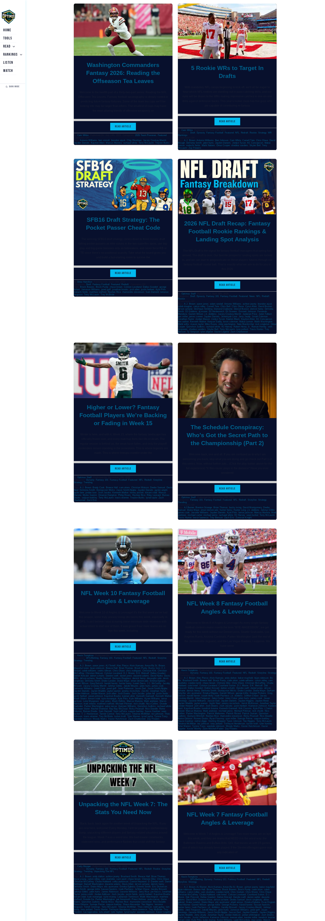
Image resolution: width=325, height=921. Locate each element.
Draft (192, 132)
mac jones (105, 701)
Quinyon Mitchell (195, 716)
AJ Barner (189, 507)
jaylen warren (114, 691)
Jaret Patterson (126, 688)
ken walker (183, 321)
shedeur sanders (239, 145)
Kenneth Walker (198, 321)
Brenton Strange (204, 507)
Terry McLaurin (146, 143)
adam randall (216, 304)
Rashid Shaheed (99, 708)
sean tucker (252, 515)
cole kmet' (193, 685)
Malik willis (183, 324)
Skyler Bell (255, 145)
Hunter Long (240, 510)
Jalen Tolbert (265, 314)
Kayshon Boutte (112, 696)
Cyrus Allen (251, 306)
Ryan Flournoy (217, 718)
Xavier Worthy (194, 728)
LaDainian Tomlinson (128, 896)
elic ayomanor (194, 693)
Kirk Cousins (245, 708)
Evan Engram (268, 902)
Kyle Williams (136, 698)
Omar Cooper (223, 145)
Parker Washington (94, 706)
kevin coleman (230, 321)
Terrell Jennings (92, 907)
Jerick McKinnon (249, 703)
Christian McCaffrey (255, 683)
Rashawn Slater (82, 708)
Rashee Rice (114, 292)
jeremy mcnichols (131, 691)
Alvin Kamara (136, 665)
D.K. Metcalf (142, 673)
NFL (237, 132)
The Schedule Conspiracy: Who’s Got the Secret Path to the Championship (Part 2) (227, 435)
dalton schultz (97, 675)
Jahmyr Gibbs (268, 510)
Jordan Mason (202, 319)
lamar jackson (246, 512)
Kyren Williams (152, 698)
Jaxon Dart (140, 688)
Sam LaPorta (120, 711)
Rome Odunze (185, 718)
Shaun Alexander (131, 904)
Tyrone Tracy (160, 716)
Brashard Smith (190, 680)
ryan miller (231, 718)
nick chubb (139, 703)
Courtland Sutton (227, 685)
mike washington (227, 324)
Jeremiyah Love (229, 316)
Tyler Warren (133, 716)
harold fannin (110, 683)
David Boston (265, 306)
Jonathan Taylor (186, 319)
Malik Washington (263, 321)
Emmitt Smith (144, 886)
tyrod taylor (151, 497)
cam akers (124, 487)
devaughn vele (154, 678)
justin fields (162, 693)
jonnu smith (87, 894)
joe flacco (155, 891)
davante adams (141, 675)
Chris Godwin (237, 892)
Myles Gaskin (90, 495)
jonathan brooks (120, 289)
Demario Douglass (121, 678)
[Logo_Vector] (8, 9)
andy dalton (231, 678)
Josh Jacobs (104, 492)
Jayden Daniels (81, 143)
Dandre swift (112, 675)
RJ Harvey (227, 326)
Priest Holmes (139, 899)
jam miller (183, 316)
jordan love (91, 492)
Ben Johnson (222, 140)
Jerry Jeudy (245, 316)
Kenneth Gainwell (145, 696)
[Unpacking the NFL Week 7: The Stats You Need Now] (123, 741)
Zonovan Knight (244, 517)
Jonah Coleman (260, 316)
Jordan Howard (185, 706)
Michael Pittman (124, 703)
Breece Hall (112, 487)
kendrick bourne (210, 708)
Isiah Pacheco (222, 695)
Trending (88, 482)
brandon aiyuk (118, 140)
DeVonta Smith (194, 143)
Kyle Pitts (161, 289)
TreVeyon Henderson (234, 723)
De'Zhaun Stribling (203, 309)
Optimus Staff (188, 293)
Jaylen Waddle (98, 691)
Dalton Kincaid (81, 675)
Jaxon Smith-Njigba (126, 490)
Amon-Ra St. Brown (155, 665)
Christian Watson (140, 487)
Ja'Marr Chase (251, 695)
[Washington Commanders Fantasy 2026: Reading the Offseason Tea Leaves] (123, 5)
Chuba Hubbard (103, 881)
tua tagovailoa (90, 912)
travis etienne (122, 497)
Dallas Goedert (150, 287)
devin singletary (254, 899)
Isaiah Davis (139, 683)
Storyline (157, 480)
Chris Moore (252, 892)
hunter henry (226, 510)
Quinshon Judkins (195, 326)
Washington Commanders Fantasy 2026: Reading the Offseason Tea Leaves (123, 73)
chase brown (116, 287)
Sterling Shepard (216, 721)
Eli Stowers (231, 311)
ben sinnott (104, 140)
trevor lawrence (201, 517)
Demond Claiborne (223, 309)
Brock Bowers (87, 287)
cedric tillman (104, 670)
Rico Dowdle (151, 708)
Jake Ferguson (202, 698)
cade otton (232, 680)
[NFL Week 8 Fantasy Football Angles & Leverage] (227, 530)
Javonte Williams (200, 512)
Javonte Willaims (197, 912)
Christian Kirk (149, 670)
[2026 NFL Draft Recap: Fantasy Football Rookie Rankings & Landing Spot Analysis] (227, 161)
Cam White (83, 135)
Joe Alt (144, 691)
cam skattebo (108, 879)
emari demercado (209, 510)
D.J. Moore (129, 673)
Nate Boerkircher (245, 324)
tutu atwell (104, 912)
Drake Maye (193, 510)
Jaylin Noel (214, 703)
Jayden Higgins (246, 700)
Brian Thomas (220, 507)
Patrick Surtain (249, 713)
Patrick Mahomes (216, 713)
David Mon (191, 899)
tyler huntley (265, 723)
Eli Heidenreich (216, 311)
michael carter (195, 515)
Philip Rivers (124, 495)
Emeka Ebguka (210, 693)
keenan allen (128, 696)
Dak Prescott (192, 897)
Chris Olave (262, 140)
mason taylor (196, 324)
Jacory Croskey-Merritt (154, 140)
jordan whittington (251, 915)
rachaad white (130, 143)
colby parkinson (120, 881)
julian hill (150, 693)
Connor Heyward (138, 881)
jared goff (106, 289)
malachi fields (193, 145)
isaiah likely (207, 695)
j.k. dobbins (210, 314)
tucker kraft (120, 716)
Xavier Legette (221, 331)
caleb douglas (185, 306)
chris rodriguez (133, 670)
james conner (196, 316)
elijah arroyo (237, 902)
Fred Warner (184, 904)
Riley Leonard (154, 495)
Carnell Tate (248, 140)
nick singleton (262, 324)
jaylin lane (79, 492)
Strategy (262, 132)
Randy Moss (107, 902)
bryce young (80, 879)
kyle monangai (109, 698)
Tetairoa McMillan (141, 713)
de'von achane (185, 309)
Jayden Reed (262, 700)
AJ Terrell (110, 665)
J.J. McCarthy (154, 683)
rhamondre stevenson (133, 292)
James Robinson (109, 891)
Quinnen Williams (127, 706)
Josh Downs (124, 693)
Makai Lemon (246, 321)
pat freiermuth (123, 899)
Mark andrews (151, 701)
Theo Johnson (144, 907)
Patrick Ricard (233, 713)
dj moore (203, 311)
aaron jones (203, 304)
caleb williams (89, 670)
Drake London (109, 681)
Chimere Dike (224, 683)
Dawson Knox (205, 899)
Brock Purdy (102, 287)
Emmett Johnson (247, 311)
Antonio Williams (88, 140)
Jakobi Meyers (131, 686)
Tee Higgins (249, 721)
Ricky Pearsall (136, 708)
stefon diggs (200, 721)
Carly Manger (84, 866)
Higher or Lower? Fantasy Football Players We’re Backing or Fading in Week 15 (123, 415)
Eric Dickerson (159, 886)
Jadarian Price (250, 314)
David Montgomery (252, 507)
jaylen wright (161, 490)
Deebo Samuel (157, 487)
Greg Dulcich (96, 683)
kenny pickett (137, 492)
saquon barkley (89, 497)
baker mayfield (245, 678)
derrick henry (256, 309)
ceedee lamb (194, 683)
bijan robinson (97, 668)
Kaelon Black (233, 319)
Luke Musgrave (91, 701)
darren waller (253, 897)
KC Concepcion (255, 143)
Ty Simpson (193, 331)
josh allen (134, 289)
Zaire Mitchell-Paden (213, 728)
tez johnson (157, 713)
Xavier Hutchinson (117, 719)
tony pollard (242, 329)
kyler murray (110, 896)
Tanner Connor (107, 713)
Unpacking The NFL (104, 871)
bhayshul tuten (81, 668)
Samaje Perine (244, 718)
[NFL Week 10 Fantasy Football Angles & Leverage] (123, 530)
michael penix (210, 515)
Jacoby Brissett (159, 889)
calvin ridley (199, 306)
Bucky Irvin (154, 668)
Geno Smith (80, 889)
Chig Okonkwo (134, 140)
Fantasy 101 (212, 296)
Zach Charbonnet (239, 331)
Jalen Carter (218, 698)
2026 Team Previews (145, 135)
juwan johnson (96, 696)
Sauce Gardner (152, 711)
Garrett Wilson (196, 314)
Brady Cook (98, 487)
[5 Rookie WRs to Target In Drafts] (227, 5)
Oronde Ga (88, 899)
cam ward (121, 879)
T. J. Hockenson (89, 713)
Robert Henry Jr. (242, 326)
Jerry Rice (144, 891)
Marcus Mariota (114, 143)
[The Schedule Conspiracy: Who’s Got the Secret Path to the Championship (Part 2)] (227, 344)
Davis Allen (128, 884)
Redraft (244, 132)
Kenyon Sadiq (215, 321)
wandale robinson (82, 719)
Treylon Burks (162, 143)
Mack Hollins (118, 701)
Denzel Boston (241, 309)
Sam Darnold (152, 292)
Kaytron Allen (97, 143)
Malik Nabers (208, 145)
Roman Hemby (259, 326)
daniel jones (126, 675)
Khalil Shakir (80, 698)
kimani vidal (151, 492)
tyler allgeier (207, 331)
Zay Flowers (195, 148)
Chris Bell (225, 306)
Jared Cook (99, 688)
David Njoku (156, 675)
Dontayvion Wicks (105, 490)
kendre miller (250, 917)
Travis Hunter (256, 329)
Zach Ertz (92, 500)
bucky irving (235, 507)
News (252, 296)
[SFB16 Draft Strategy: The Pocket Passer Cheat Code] (123, 161)
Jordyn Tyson (239, 143)
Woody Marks (100, 719)
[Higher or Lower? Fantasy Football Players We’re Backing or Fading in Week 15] (123, 344)
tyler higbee (117, 912)
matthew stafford (97, 292)
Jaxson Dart (213, 700)
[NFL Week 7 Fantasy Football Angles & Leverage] (227, 741)
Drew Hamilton (84, 282)
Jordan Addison (81, 693)
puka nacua (111, 706)
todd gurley (159, 907)
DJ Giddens (191, 311)
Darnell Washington (94, 884)
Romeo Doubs (90, 711)
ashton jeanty (249, 304)
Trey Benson (216, 517)
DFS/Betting (92, 658)
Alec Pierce (122, 665)
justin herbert (147, 289)
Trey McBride (107, 294)
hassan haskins (109, 889)
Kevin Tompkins (85, 655)
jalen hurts (208, 143)
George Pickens (258, 693)
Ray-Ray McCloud (118, 708)
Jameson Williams (90, 289)
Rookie (253, 132)
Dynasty (201, 132)
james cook (184, 512)
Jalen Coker (231, 698)
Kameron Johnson (257, 706)
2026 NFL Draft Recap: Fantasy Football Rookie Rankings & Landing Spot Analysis (227, 231)
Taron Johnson (234, 721)
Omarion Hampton (107, 495)
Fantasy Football (214, 132)
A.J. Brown (189, 140)
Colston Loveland (133, 287)
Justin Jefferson (200, 917)
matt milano (90, 703)
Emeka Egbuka (157, 681)
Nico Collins (152, 703)
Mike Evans (211, 324)
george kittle (242, 693)
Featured (162, 135)
